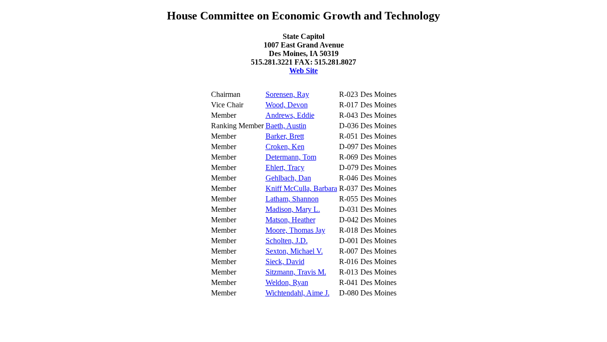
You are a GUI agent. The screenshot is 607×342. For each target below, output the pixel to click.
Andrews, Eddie (290, 115)
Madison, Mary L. (293, 209)
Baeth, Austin (286, 126)
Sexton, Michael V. (294, 251)
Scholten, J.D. (287, 241)
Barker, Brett (285, 136)
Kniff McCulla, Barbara (301, 188)
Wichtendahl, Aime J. (298, 293)
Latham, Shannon (292, 199)
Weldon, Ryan (287, 282)
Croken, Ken (285, 146)
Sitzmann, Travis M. (296, 272)
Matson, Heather (290, 220)
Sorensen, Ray (287, 94)
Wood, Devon (287, 105)
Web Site (303, 70)
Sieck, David (285, 261)
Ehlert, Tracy (285, 167)
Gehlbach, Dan (288, 178)
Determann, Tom (291, 157)
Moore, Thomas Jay (295, 230)
